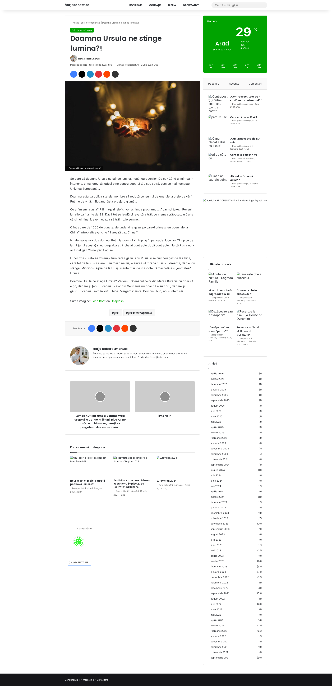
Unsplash (117, 301)
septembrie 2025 (220, 400)
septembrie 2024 (220, 464)
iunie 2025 (216, 416)
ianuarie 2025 (218, 443)
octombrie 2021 (219, 652)
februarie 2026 (219, 384)
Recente (234, 83)
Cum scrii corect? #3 (243, 117)
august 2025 (218, 405)
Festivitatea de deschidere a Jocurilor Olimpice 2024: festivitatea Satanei (131, 484)
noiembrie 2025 (219, 395)
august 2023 (218, 534)
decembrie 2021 (219, 641)
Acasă (75, 22)
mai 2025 (216, 421)
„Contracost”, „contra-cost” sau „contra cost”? (246, 98)
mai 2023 (216, 550)
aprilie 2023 (217, 555)
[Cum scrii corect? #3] (218, 125)
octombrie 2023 (219, 523)
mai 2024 (216, 486)
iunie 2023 (216, 545)
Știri (116, 313)
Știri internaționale (90, 22)
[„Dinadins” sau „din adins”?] (218, 179)
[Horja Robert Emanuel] (77, 5)
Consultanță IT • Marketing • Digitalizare (86, 679)
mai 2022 (216, 614)
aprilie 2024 (217, 491)
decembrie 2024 (220, 448)
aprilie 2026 (217, 373)
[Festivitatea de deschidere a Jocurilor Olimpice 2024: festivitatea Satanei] (132, 466)
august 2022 (218, 598)
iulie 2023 (216, 539)
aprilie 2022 (217, 620)
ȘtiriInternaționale (140, 313)
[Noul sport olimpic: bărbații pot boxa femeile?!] (89, 466)
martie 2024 (217, 496)
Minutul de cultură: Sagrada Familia (220, 292)
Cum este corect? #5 (243, 154)
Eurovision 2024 (167, 480)
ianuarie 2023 (218, 571)
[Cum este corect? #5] (218, 162)
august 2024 (218, 470)
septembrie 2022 (220, 593)
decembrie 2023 (220, 513)
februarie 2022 (219, 630)
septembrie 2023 (220, 529)
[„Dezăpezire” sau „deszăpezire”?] (221, 317)
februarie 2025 (219, 437)
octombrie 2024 (219, 459)
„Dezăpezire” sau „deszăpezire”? (219, 329)
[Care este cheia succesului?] (249, 280)
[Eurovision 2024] (176, 466)
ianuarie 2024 (218, 507)
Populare (213, 83)
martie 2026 (217, 378)
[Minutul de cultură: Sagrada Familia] (221, 280)
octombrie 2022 (219, 588)
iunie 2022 (216, 609)
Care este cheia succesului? (247, 292)
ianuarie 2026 (218, 389)
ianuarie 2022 (218, 636)
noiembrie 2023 (219, 518)
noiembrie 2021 (219, 647)
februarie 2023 (219, 566)
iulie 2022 (216, 604)
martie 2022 (217, 625)
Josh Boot (98, 301)
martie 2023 (217, 561)
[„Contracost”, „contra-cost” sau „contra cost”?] (218, 104)
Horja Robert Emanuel (89, 58)
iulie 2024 (216, 475)
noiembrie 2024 (219, 454)
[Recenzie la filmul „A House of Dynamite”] (249, 317)
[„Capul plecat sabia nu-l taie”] (218, 143)
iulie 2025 (216, 411)
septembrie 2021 (220, 657)
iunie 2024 (216, 480)
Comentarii (255, 83)
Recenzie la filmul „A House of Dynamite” (248, 331)
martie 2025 (217, 432)
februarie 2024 (219, 502)
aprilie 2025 (217, 427)
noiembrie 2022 (219, 582)
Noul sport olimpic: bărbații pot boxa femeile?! (87, 482)
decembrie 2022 (220, 577)
